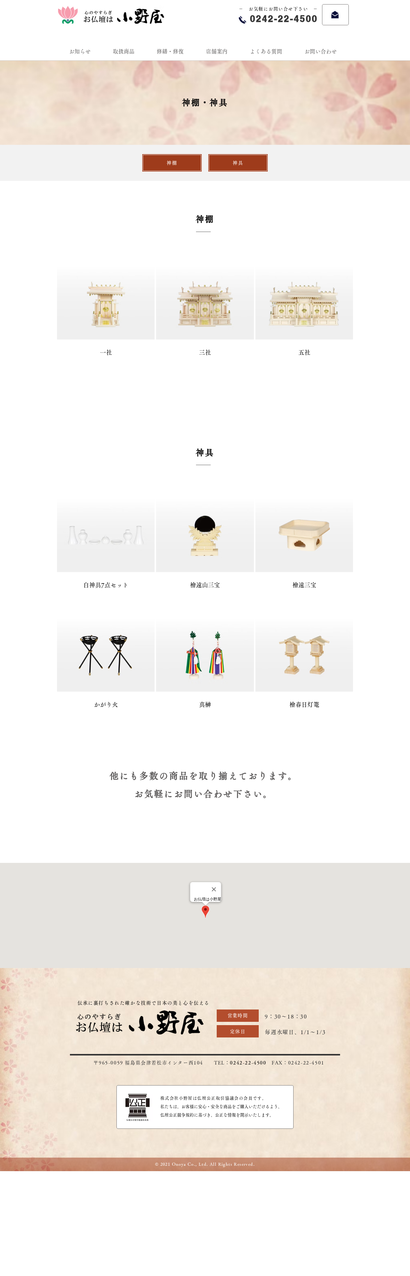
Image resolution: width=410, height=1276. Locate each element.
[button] (124, 51)
